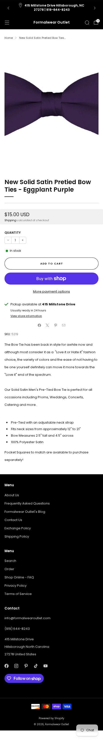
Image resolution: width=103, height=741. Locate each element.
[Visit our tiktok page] (35, 666)
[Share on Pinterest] (55, 325)
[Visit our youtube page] (45, 666)
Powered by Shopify (51, 718)
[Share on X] (47, 325)
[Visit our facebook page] (6, 666)
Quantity (12, 232)
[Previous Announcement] (8, 8)
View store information (26, 316)
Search (10, 560)
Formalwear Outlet (52, 22)
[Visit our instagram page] (16, 666)
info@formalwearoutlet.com (27, 618)
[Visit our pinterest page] (26, 666)
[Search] (87, 22)
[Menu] (7, 22)
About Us (11, 495)
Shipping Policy (16, 536)
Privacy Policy (15, 585)
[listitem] (51, 8)
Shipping (10, 220)
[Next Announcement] (95, 8)
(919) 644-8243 (17, 628)
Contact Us (13, 520)
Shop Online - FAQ (19, 577)
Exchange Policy (17, 528)
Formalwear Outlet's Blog (24, 511)
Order (9, 569)
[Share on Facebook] (39, 325)
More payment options (51, 291)
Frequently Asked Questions (27, 503)
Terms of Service (18, 593)
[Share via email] (63, 325)
